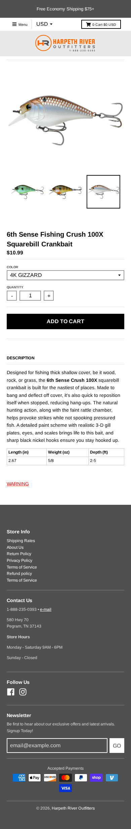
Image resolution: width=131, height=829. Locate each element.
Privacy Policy (19, 560)
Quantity (15, 287)
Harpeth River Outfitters (73, 808)
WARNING (18, 483)
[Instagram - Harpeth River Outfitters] (23, 692)
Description (21, 358)
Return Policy (19, 553)
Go (117, 746)
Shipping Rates (21, 540)
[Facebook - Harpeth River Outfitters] (11, 692)
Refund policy (19, 573)
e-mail (45, 609)
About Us (15, 547)
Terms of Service (22, 567)
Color (12, 267)
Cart (104, 24)
